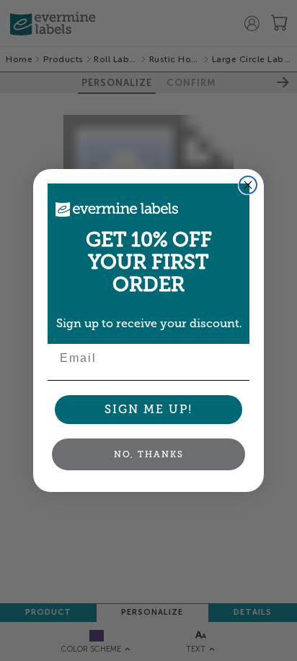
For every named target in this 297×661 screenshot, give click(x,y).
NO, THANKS (149, 454)
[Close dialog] (248, 185)
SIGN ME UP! (149, 409)
